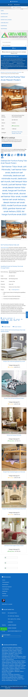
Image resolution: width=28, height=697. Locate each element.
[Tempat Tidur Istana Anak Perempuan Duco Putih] (14, 494)
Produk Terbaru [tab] (17, 326)
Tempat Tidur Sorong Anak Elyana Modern (14, 398)
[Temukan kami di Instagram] (14, 569)
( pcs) (11, 4)
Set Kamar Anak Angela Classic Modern (14, 545)
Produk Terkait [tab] (6, 326)
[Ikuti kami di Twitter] (14, 563)
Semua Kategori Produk (10, 56)
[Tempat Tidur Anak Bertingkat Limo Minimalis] (14, 457)
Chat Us (4, 628)
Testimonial (4, 28)
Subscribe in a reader (7, 604)
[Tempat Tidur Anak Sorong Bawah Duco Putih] (14, 346)
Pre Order (14, 367)
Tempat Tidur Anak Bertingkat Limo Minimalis (14, 471)
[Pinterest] (21, 155)
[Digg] (11, 155)
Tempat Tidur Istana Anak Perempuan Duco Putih (14, 508)
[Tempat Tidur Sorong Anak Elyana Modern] (14, 383)
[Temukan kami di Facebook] (14, 558)
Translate (25, 9)
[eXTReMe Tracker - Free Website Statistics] (3, 600)
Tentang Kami (4, 13)
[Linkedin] (18, 155)
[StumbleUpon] (24, 155)
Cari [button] (14, 48)
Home (2, 10)
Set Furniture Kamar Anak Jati (10, 245)
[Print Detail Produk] (2, 158)
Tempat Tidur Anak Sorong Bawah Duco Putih (14, 361)
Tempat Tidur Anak (16, 133)
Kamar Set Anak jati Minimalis (14, 435)
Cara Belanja (4, 22)
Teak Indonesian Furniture (16, 687)
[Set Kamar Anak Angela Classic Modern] (14, 531)
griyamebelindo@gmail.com (15, 631)
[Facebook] (2, 155)
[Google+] (8, 155)
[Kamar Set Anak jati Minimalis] (14, 420)
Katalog (4, 593)
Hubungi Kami (7, 145)
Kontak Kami (4, 16)
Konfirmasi (4, 25)
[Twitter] (5, 155)
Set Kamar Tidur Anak (16, 72)
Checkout (17, 4)
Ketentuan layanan (6, 19)
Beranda (2, 72)
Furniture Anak (8, 72)
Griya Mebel (4, 686)
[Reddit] (15, 155)
